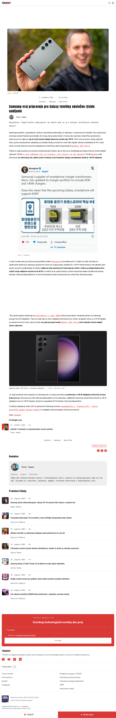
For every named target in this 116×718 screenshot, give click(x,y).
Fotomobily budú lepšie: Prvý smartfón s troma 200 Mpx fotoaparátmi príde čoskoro (41, 518)
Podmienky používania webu (70, 677)
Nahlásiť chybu (98, 446)
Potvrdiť (58, 641)
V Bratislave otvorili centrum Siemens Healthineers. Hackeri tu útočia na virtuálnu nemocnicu (45, 548)
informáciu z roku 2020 (47, 315)
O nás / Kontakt (7, 674)
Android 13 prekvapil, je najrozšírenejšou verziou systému (32, 429)
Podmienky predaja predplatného (72, 681)
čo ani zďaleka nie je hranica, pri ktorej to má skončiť (53, 154)
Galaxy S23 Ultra (81, 146)
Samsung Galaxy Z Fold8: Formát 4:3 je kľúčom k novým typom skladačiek (37, 564)
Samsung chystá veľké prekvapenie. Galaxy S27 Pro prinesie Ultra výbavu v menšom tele (43, 502)
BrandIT (5, 681)
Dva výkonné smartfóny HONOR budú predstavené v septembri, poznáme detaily (40, 594)
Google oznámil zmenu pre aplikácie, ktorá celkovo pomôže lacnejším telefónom (40, 579)
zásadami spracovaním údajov (25, 635)
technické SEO (7, 708)
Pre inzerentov (7, 677)
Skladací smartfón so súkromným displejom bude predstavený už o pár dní (38, 533)
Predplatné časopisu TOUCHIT (71, 674)
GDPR (62, 685)
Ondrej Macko (16, 552)
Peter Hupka (21, 117)
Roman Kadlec (16, 507)
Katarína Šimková (18, 522)
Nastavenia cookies (67, 689)
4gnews (94, 154)
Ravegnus (55, 261)
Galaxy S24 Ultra (70, 322)
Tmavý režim (7, 667)
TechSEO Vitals (26, 708)
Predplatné (6, 685)
